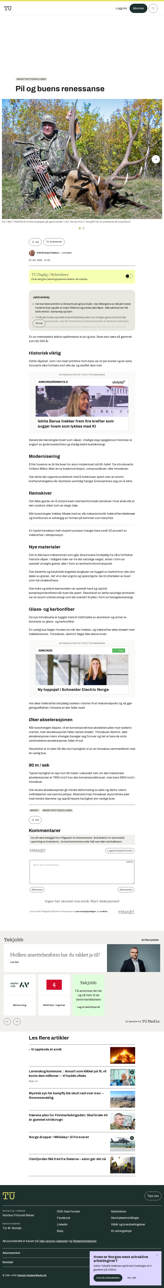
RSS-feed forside (68, 1211)
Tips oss (153, 1196)
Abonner (138, 8)
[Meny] (153, 8)
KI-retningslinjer (121, 1231)
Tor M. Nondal (12, 1228)
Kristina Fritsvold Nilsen (18, 1215)
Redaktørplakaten (85, 1241)
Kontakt (8, 1262)
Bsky (60, 1231)
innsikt (34, 810)
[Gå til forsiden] (8, 8)
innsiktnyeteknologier (31, 79)
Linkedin (62, 1224)
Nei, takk (131, 1278)
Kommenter (56, 242)
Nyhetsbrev (118, 1211)
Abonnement (11, 1253)
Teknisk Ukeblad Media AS (31, 1275)
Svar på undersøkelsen (108, 1278)
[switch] (129, 276)
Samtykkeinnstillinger (125, 1217)
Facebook (63, 1217)
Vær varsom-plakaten (53, 1241)
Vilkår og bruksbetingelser (128, 1224)
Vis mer (39, 323)
